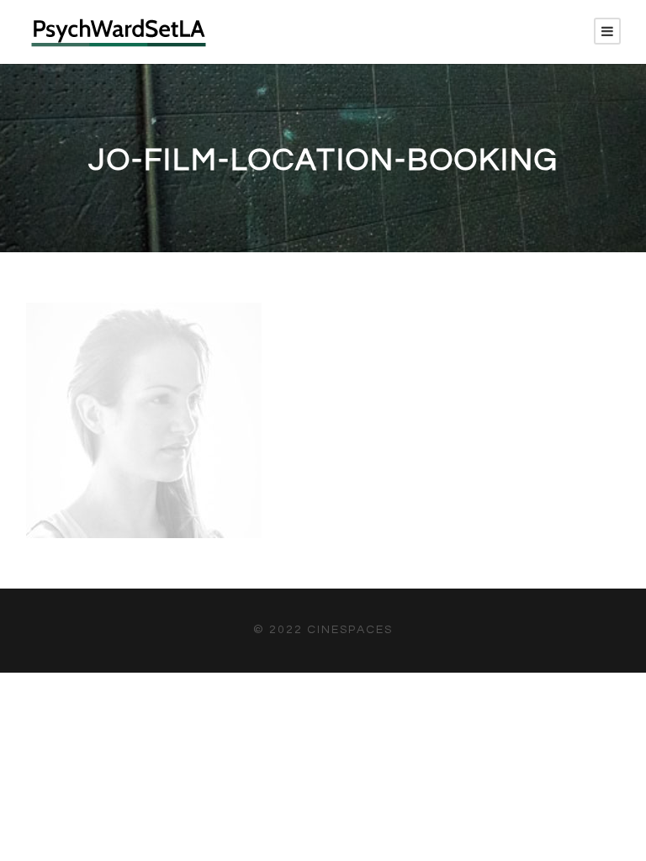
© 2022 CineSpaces (323, 630)
